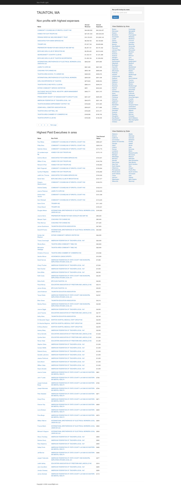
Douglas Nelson (42, 210)
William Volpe (41, 365)
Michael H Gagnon (43, 431)
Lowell (114, 39)
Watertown (115, 59)
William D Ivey (42, 161)
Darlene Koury (42, 440)
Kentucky (131, 149)
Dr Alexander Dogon (44, 320)
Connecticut (115, 140)
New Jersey (115, 162)
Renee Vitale (41, 341)
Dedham (114, 78)
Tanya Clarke (41, 295)
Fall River (131, 48)
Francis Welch (42, 426)
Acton (114, 93)
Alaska (131, 134)
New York (115, 164)
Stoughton (115, 116)
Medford (131, 63)
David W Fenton (42, 230)
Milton (130, 76)
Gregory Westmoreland (42, 183)
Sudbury (131, 73)
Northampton (116, 61)
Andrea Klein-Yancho (42, 195)
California (115, 138)
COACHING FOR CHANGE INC (47, 70)
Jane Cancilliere (42, 467)
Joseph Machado (43, 388)
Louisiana (115, 151)
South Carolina (133, 172)
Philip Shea (41, 145)
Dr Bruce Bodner (43, 327)
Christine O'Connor (43, 253)
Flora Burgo (41, 415)
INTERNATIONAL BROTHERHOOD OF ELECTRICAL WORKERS (57, 77)
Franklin (131, 99)
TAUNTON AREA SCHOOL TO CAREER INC (51, 74)
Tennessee (132, 174)
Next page (53, 125)
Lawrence (115, 69)
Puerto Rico (132, 170)
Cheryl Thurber (42, 265)
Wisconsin (115, 181)
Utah (130, 175)
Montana (114, 158)
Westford (131, 82)
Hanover (114, 99)
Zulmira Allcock (42, 158)
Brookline (115, 35)
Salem (130, 54)
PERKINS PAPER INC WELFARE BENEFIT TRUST (53, 37)
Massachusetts (133, 153)
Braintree (131, 44)
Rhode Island (116, 172)
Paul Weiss (41, 142)
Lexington (132, 42)
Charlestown (132, 108)
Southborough (116, 120)
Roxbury (131, 59)
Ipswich (131, 122)
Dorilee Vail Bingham (41, 236)
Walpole (131, 110)
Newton (114, 33)
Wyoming (131, 181)
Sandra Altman (42, 256)
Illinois (130, 145)
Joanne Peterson (43, 191)
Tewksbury (115, 108)
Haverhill (114, 67)
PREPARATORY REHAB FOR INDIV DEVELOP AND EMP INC (56, 48)
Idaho (114, 145)
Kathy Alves (41, 316)
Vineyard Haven (133, 105)
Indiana (114, 147)
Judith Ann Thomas (43, 175)
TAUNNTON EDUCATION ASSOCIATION (63, 226)
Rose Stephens (42, 444)
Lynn (130, 57)
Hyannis (114, 88)
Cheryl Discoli (42, 207)
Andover (114, 56)
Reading (114, 114)
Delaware (131, 140)
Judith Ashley (41, 463)
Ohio (130, 166)
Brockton (131, 52)
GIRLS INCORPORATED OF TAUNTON (49, 81)
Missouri (131, 157)
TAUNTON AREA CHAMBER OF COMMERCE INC (53, 114)
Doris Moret (41, 362)
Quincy (114, 40)
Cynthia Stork (42, 337)
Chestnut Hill (116, 76)
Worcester (115, 31)
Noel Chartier (41, 269)
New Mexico (132, 162)
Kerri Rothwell (42, 200)
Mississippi (115, 157)
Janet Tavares (42, 313)
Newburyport (132, 61)
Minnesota (132, 155)
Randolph (115, 110)
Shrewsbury (115, 91)
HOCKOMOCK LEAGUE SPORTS (61, 256)
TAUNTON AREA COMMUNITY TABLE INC (64, 244)
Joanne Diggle (42, 309)
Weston (131, 84)
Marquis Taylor (42, 219)
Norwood (115, 86)
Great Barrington (134, 97)
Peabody (114, 73)
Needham (132, 39)
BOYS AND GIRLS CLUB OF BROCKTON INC (51, 51)
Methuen (114, 103)
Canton (114, 90)
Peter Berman (42, 223)
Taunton (131, 80)
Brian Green (41, 300)
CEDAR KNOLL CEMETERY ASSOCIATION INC (52, 107)
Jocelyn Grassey (42, 470)
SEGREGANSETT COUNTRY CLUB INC (50, 55)
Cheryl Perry (41, 399)
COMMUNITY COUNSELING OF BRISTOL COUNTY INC (55, 30)
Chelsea (114, 122)
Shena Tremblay (42, 437)
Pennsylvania (116, 170)
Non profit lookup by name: (121, 9)
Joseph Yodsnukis (43, 458)
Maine (130, 151)
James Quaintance (43, 226)
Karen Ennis (41, 203)
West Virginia (133, 179)
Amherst (114, 54)
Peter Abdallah (42, 394)
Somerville (132, 46)
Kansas (114, 149)
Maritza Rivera (42, 304)
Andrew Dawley (42, 187)
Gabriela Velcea (42, 149)
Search (115, 17)
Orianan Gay (41, 404)
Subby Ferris (41, 447)
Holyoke (114, 74)
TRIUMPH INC (42, 44)
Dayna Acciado (42, 369)
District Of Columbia (118, 141)
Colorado (131, 138)
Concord (131, 40)
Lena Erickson (42, 410)
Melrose (131, 114)
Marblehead (132, 67)
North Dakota (116, 166)
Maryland (115, 153)
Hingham (115, 80)
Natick (130, 65)
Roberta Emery (42, 351)
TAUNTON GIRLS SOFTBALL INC (48, 111)
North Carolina (133, 164)
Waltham (131, 33)
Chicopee (131, 116)
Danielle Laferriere (43, 355)
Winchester (115, 71)
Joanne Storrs (42, 216)
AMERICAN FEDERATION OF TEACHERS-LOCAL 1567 (54, 100)
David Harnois (42, 260)
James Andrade (42, 474)
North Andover (133, 78)
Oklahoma (115, 168)
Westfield (115, 95)
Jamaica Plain (116, 50)
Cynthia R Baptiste (43, 172)
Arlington (114, 57)
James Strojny (42, 288)
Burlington (115, 65)
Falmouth (131, 93)
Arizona (114, 136)
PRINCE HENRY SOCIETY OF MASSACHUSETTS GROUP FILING (57, 97)
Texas (114, 175)
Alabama (114, 134)
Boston (114, 29)
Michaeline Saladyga (41, 248)
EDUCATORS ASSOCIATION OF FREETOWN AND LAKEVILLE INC (71, 285)
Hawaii (131, 143)
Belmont (131, 56)
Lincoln (114, 107)
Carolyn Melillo (42, 348)
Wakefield (115, 63)
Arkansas (131, 136)
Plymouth (115, 48)
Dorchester (115, 37)
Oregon (131, 168)
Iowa (130, 147)
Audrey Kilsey (42, 330)
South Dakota (116, 174)
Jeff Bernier (41, 453)
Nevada (114, 160)
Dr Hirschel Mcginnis (44, 323)
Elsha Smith (41, 281)
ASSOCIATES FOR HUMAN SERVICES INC (51, 41)
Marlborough (132, 74)
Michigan (115, 155)
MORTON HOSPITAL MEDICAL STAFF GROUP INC (66, 320)
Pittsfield (114, 42)
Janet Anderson (42, 292)
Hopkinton (115, 101)
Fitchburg (115, 97)
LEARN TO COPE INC (44, 67)
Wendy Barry (41, 244)
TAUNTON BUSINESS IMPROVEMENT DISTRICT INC (54, 104)
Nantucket (132, 69)
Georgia (114, 143)
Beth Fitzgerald (42, 168)
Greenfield (132, 90)
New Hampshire (133, 160)
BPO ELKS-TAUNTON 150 (59, 281)
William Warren (42, 421)
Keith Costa (41, 276)
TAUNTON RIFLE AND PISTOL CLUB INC (50, 84)
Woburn (114, 52)
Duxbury (114, 112)
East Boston (115, 118)
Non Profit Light (42, 2)
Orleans (131, 112)
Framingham (132, 35)
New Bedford (116, 46)
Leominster (132, 88)
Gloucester (132, 50)
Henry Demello (42, 334)
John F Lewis (41, 377)
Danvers (114, 84)
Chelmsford (132, 107)
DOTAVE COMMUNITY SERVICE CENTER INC (52, 88)
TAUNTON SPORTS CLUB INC (47, 118)
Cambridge (132, 29)
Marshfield (115, 105)
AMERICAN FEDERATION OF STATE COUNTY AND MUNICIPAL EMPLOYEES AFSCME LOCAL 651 (70, 261)
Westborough (133, 86)
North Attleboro (133, 118)
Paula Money (41, 285)
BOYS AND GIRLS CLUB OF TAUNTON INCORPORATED (55, 58)
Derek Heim (41, 179)
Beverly (114, 44)
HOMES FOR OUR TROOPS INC (47, 34)
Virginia (131, 177)
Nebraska (131, 158)
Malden (131, 71)
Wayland (131, 91)
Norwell (131, 103)
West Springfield (133, 120)
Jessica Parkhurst (43, 358)
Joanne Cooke (42, 372)
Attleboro (115, 82)
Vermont (114, 177)
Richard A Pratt (42, 165)
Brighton (131, 101)
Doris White (41, 272)
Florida (131, 141)
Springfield (132, 31)
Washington (115, 179)
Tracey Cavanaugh (43, 240)
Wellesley (131, 37)
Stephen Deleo (42, 344)
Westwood (132, 95)
